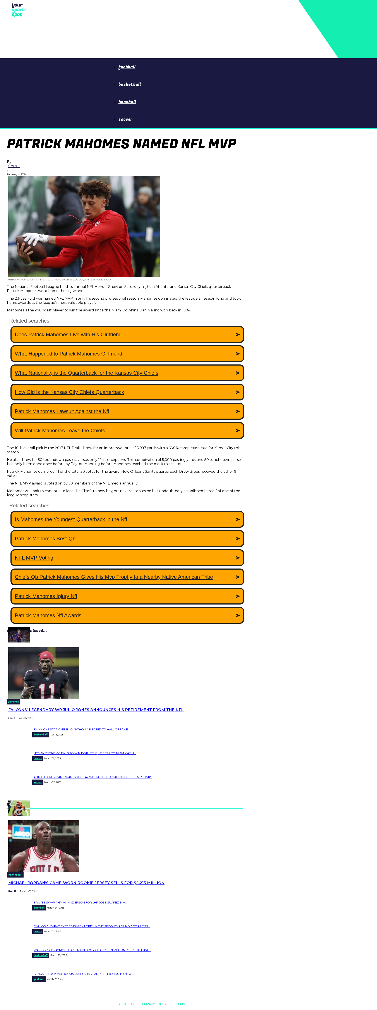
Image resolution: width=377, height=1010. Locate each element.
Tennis (38, 758)
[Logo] (17, 9)
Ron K (12, 891)
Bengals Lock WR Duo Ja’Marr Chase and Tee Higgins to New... (84, 974)
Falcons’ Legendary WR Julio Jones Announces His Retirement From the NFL (95, 710)
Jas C (11, 718)
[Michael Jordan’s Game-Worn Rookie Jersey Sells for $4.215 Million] (43, 870)
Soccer (125, 119)
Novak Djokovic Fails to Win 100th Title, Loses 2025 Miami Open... (85, 753)
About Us (126, 1004)
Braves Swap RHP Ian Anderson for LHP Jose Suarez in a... (80, 902)
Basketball (129, 84)
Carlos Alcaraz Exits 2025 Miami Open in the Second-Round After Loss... (92, 926)
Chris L (14, 166)
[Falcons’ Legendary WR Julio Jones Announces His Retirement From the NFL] (43, 697)
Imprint (181, 1004)
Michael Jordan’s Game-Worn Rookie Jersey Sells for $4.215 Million (86, 883)
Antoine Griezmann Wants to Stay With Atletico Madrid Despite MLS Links (93, 777)
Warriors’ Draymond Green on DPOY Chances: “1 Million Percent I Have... (92, 950)
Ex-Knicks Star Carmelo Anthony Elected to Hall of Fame (81, 729)
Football (126, 67)
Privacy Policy (154, 1004)
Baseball (127, 102)
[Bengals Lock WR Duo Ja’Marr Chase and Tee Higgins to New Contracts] (19, 814)
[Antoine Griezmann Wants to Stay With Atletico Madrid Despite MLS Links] (19, 641)
